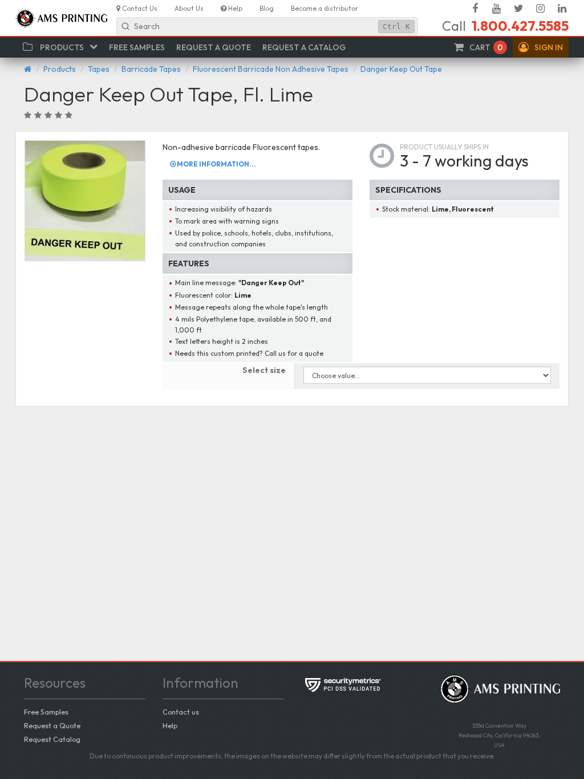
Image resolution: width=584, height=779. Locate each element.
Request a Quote (52, 725)
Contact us (181, 711)
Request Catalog (52, 739)
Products (59, 69)
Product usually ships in (444, 147)
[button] (541, 47)
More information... (216, 164)
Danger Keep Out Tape (401, 69)
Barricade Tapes (151, 69)
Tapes (99, 69)
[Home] (27, 69)
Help (170, 725)
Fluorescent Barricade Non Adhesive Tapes (270, 69)
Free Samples (46, 711)
